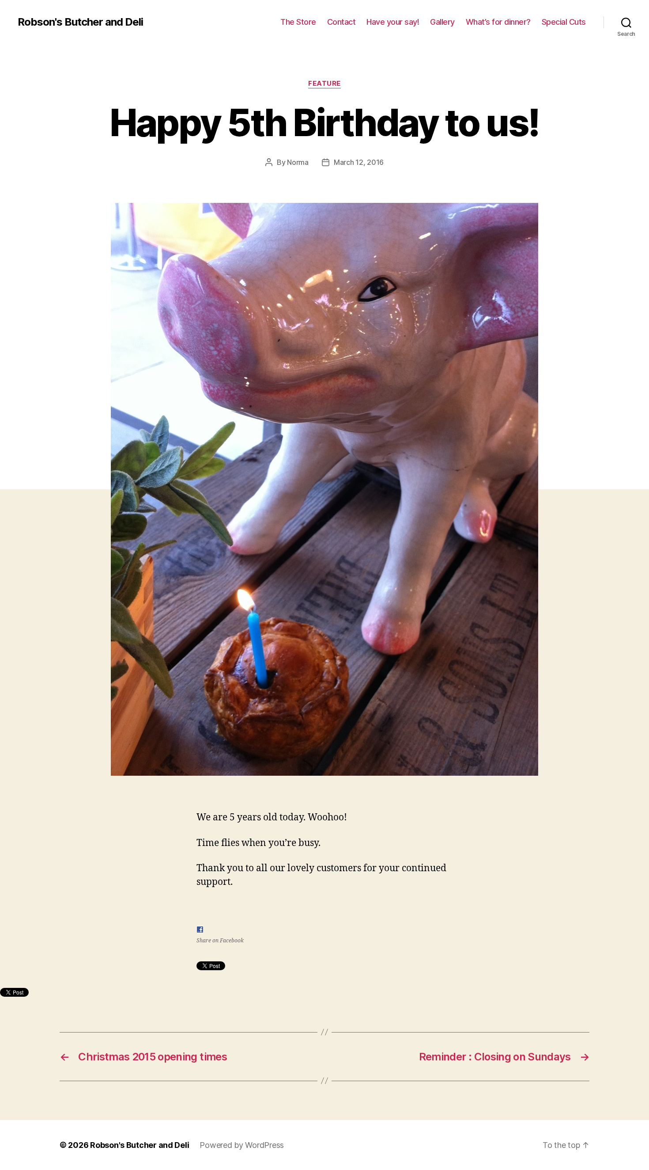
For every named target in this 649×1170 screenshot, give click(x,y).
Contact (341, 22)
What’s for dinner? (498, 22)
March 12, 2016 (359, 162)
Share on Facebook (220, 941)
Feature (324, 84)
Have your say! (392, 22)
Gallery (442, 22)
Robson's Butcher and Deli (80, 22)
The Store (298, 22)
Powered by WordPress (242, 1145)
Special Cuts (564, 22)
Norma (298, 162)
